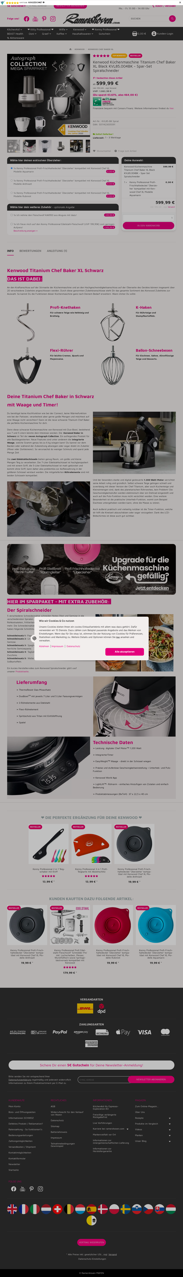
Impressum (57, 646)
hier (118, 637)
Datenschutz (73, 646)
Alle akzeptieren (125, 651)
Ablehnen (44, 646)
